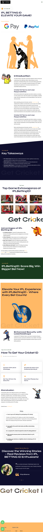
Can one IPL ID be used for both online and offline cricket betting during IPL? (20, 427)
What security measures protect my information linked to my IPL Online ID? (20, 435)
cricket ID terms (35, 102)
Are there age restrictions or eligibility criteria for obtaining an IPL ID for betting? (21, 439)
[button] (21, 414)
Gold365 (8, 252)
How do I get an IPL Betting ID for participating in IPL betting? (20, 414)
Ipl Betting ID (9, 406)
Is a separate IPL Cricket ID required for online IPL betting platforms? (21, 430)
